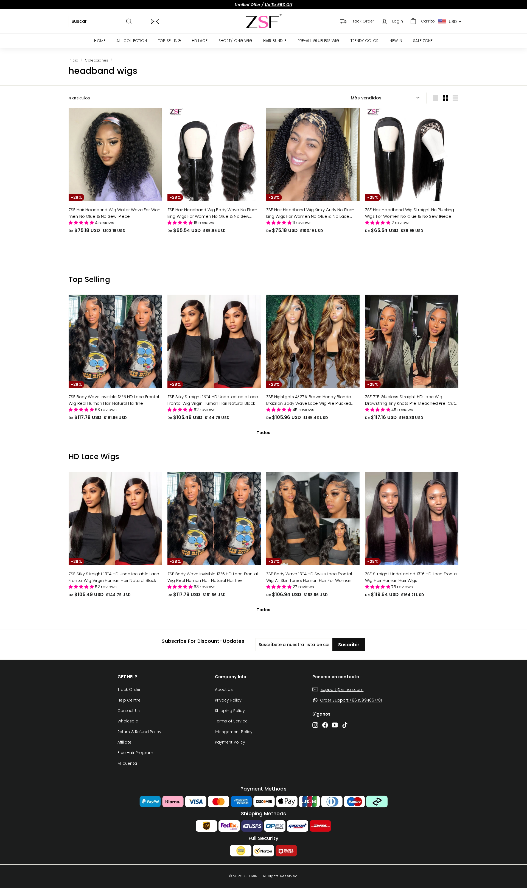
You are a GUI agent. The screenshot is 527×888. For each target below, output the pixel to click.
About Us (224, 689)
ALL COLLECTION (131, 40)
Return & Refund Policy (139, 732)
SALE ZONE (423, 40)
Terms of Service (231, 721)
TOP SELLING (169, 40)
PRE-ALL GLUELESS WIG (319, 40)
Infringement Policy (234, 732)
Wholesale (127, 721)
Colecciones (96, 60)
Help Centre (129, 700)
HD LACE (200, 40)
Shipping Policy (230, 710)
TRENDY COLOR (365, 40)
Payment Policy (230, 742)
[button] (82, 222)
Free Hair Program (135, 752)
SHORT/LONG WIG (235, 40)
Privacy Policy (228, 700)
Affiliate (124, 742)
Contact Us (128, 710)
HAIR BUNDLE (275, 40)
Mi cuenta (127, 763)
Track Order (129, 689)
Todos (264, 432)
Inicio (73, 60)
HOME (99, 40)
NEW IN (395, 40)
